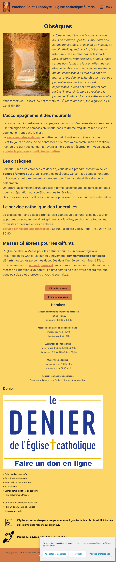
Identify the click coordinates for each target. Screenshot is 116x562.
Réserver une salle (13, 511)
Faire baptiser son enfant (17, 474)
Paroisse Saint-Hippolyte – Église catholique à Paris (53, 7)
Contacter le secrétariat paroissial (21, 502)
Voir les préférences (99, 553)
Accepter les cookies (55, 553)
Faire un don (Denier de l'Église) (20, 507)
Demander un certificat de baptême (21, 491)
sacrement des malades (23, 137)
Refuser (78, 553)
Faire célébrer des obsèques (18, 482)
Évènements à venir (58, 297)
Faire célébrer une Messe (17, 495)
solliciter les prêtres (46, 151)
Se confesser (11, 486)
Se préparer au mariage (16, 478)
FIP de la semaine (58, 288)
